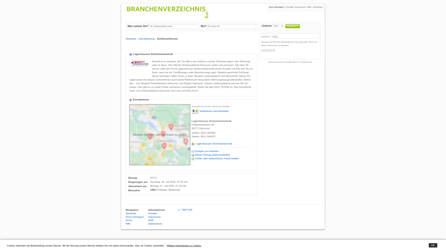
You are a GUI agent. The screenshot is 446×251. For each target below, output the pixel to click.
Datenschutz (155, 223)
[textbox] (173, 26)
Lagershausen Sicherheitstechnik (214, 143)
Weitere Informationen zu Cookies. (184, 245)
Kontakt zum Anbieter (207, 151)
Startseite (131, 38)
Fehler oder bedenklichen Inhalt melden (217, 158)
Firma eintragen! (135, 216)
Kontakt (289, 7)
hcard (208, 106)
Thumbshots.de (305, 62)
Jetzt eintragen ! (277, 7)
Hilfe (309, 7)
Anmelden (318, 7)
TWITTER (186, 209)
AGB (150, 220)
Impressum (300, 7)
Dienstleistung (146, 38)
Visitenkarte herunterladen (214, 111)
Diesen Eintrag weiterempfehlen (212, 154)
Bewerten (266, 37)
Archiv (129, 220)
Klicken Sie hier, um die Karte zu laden (160, 134)
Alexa (275, 37)
